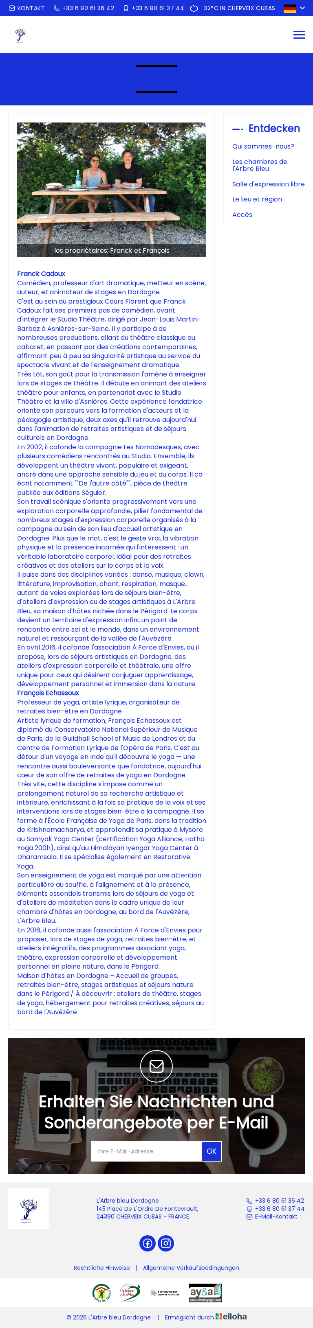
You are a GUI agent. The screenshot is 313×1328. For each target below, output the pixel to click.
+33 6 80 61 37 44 (280, 1209)
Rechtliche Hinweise (102, 1268)
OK (211, 1151)
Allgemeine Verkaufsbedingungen (191, 1268)
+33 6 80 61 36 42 (279, 1201)
